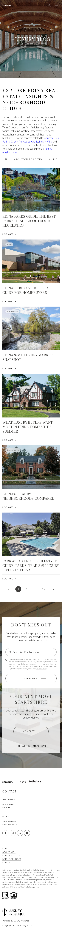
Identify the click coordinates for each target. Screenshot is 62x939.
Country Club (51, 138)
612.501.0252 (39, 746)
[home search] (50, 5)
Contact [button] (7, 862)
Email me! (6, 807)
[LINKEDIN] (20, 833)
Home (5, 848)
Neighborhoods (11, 859)
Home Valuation (11, 855)
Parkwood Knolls (28, 141)
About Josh (8, 852)
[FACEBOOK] (5, 833)
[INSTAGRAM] (13, 833)
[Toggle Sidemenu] (57, 5)
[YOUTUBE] (27, 833)
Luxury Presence (21, 920)
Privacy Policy (41, 669)
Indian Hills (45, 141)
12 (43, 589)
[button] (31, 731)
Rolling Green (10, 141)
